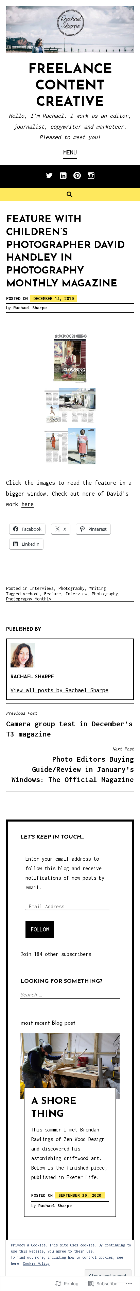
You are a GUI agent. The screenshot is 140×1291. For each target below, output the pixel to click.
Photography (71, 588)
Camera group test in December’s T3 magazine (69, 724)
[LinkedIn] (63, 178)
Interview (76, 593)
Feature (52, 593)
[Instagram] (91, 178)
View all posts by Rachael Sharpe (59, 690)
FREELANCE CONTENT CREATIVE (70, 86)
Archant (31, 593)
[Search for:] (69, 994)
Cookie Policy (36, 1263)
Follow (40, 929)
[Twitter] (49, 178)
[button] (70, 357)
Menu (70, 152)
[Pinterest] (77, 178)
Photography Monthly (28, 598)
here (27, 504)
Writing (97, 588)
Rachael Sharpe (30, 307)
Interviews (42, 588)
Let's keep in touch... (52, 837)
